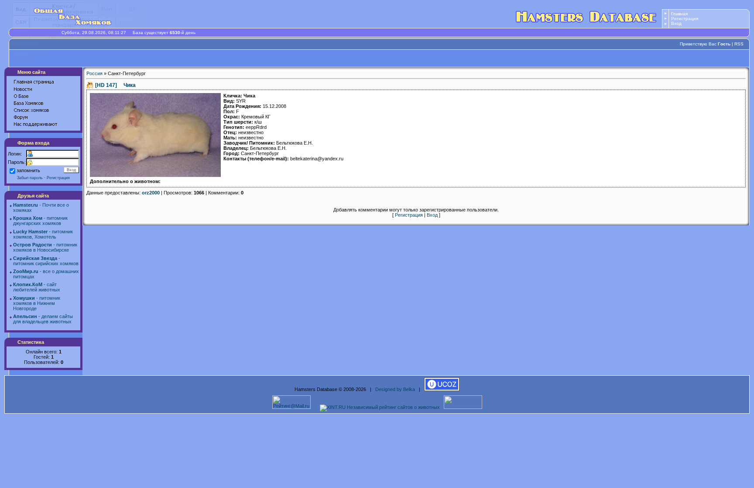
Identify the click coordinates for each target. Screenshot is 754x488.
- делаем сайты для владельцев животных (43, 319)
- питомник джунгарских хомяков (40, 220)
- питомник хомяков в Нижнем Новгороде (36, 303)
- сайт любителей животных (36, 287)
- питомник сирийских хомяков (46, 261)
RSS (739, 44)
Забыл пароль (30, 178)
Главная (679, 13)
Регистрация (684, 18)
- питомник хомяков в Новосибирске (45, 247)
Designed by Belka (395, 389)
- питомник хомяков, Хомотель (43, 234)
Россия (94, 73)
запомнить (28, 170)
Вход (676, 23)
